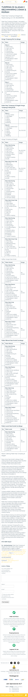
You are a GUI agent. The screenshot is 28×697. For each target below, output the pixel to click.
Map (19, 34)
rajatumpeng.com (12, 560)
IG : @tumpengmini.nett (10, 561)
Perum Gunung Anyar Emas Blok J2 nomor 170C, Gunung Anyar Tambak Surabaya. (13, 554)
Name (3, 584)
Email (3, 589)
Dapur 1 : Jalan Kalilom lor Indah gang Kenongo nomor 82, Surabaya (14, 551)
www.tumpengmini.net (7, 559)
